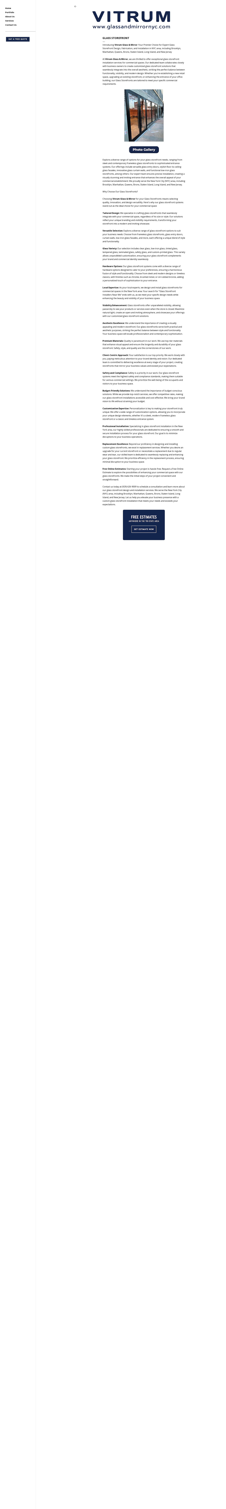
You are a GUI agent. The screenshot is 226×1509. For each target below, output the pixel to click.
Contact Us (10, 25)
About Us (10, 16)
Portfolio (9, 12)
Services (9, 21)
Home (8, 8)
